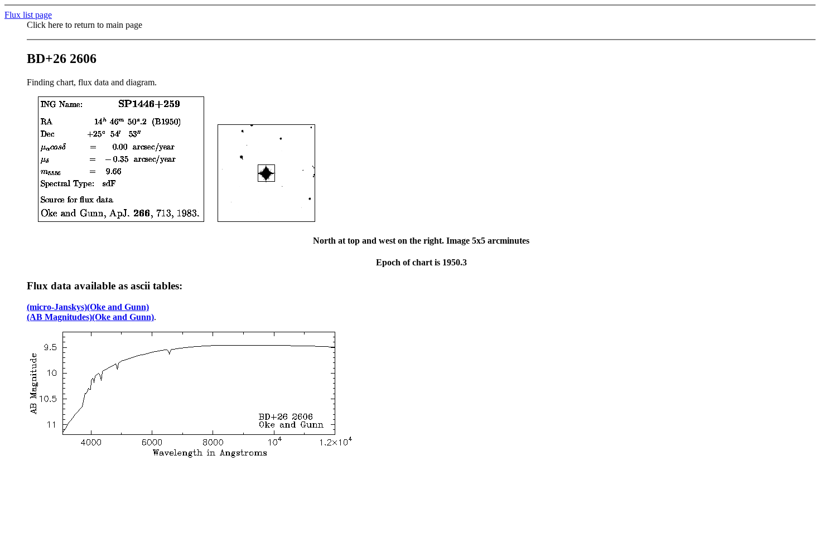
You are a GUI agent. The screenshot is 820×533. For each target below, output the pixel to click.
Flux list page (28, 15)
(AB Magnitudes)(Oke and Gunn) (90, 317)
